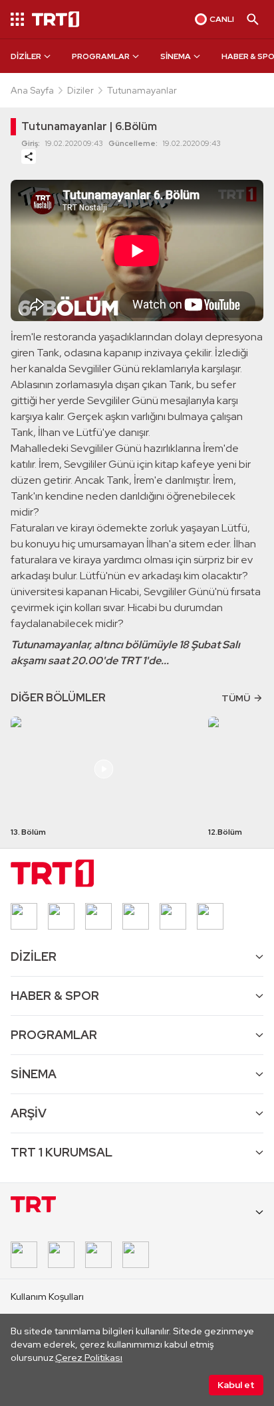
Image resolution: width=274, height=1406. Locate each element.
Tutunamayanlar (142, 90)
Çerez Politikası (88, 1358)
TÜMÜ (235, 698)
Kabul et (236, 1385)
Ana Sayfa (32, 90)
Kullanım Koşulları (47, 1296)
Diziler (80, 90)
